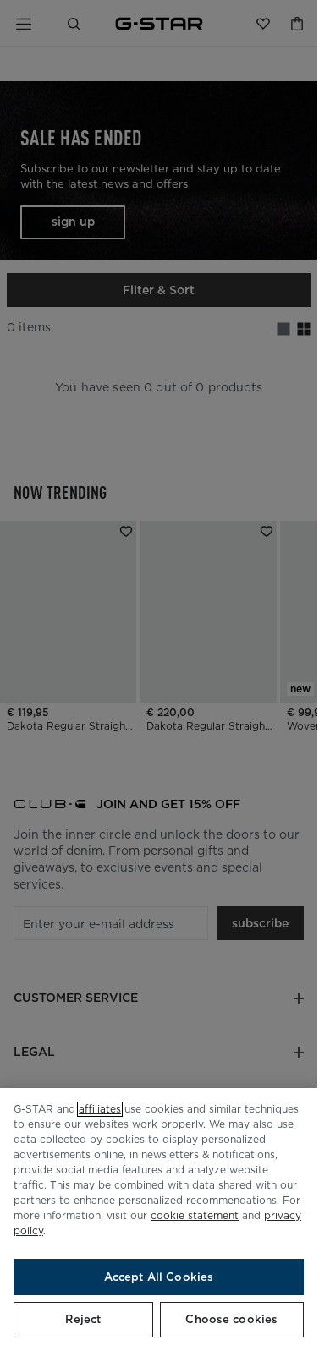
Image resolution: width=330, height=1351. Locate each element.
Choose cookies (231, 1319)
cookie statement (195, 1215)
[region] (158, 1219)
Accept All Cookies (158, 1277)
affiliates (100, 1108)
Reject (83, 1319)
